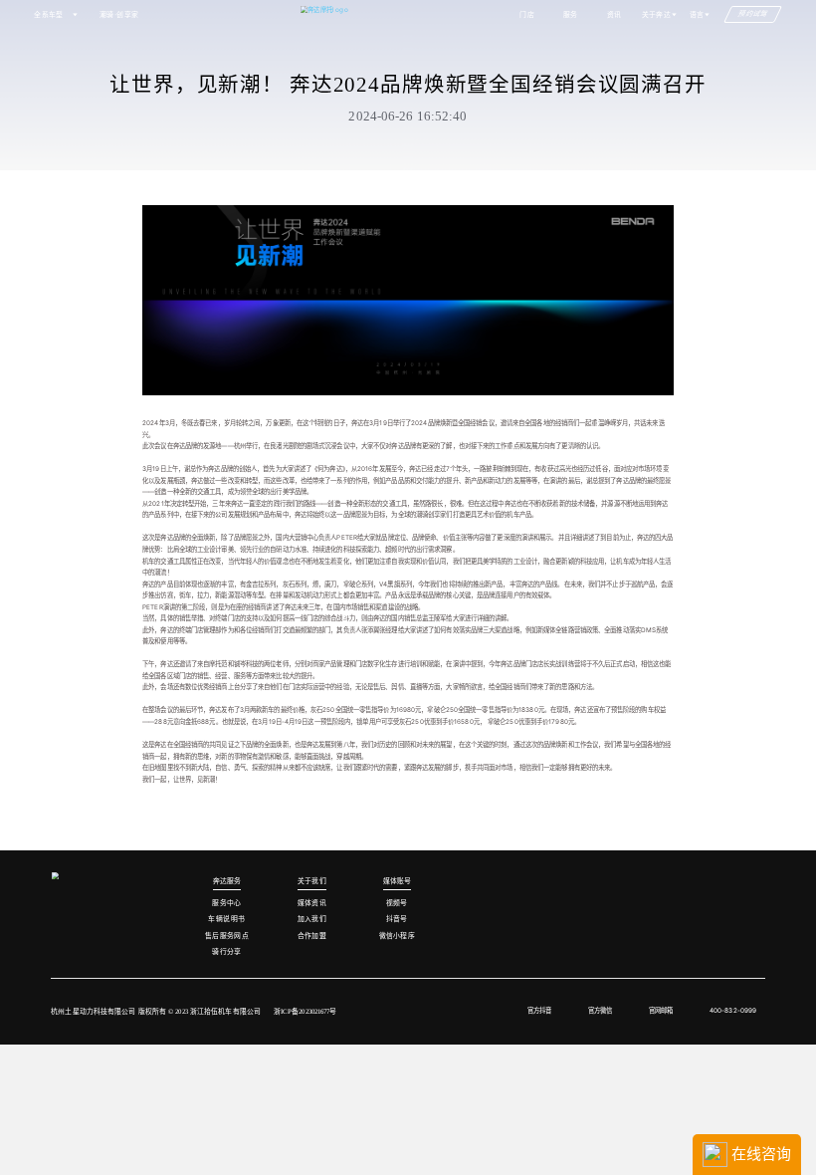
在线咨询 (759, 1153)
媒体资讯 (312, 902)
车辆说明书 (226, 918)
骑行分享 (227, 951)
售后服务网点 (227, 935)
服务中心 (227, 902)
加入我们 (312, 918)
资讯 (614, 14)
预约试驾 (753, 14)
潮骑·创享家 (119, 14)
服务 (570, 14)
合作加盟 (312, 935)
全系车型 (49, 14)
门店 (526, 14)
